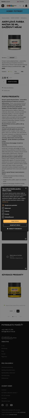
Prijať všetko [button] (15, 221)
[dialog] (14, 209)
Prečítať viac (5, 202)
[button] (14, 229)
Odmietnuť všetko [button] (15, 225)
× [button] (25, 188)
